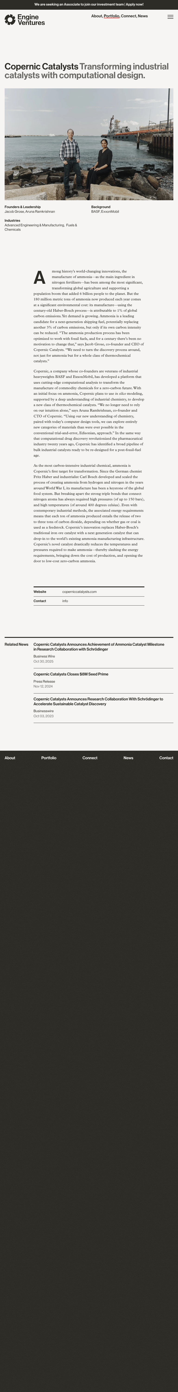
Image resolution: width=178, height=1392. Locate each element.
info (65, 601)
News (143, 16)
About (96, 16)
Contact (166, 758)
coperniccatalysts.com (79, 592)
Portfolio (111, 16)
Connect (128, 16)
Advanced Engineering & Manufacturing (34, 225)
